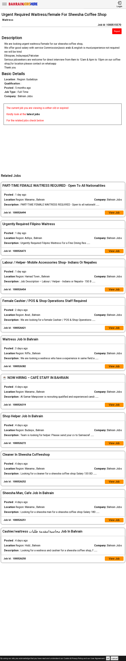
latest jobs (33, 114)
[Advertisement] (64, 148)
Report (117, 31)
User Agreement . (98, 659)
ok (108, 658)
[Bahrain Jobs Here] (23, 5)
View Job (114, 212)
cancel (114, 658)
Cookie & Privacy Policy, (74, 659)
